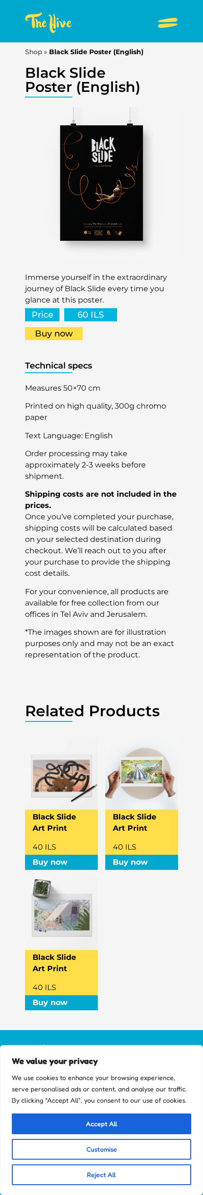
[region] (101, 1120)
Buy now (54, 333)
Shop (33, 52)
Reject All (101, 1174)
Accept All (102, 1124)
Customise (101, 1149)
